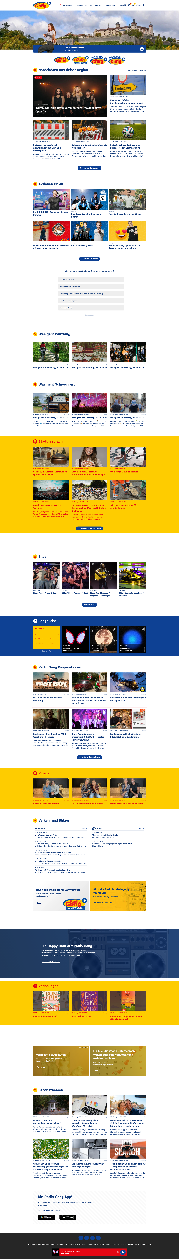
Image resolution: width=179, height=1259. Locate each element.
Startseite (60, 5)
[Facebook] (80, 1238)
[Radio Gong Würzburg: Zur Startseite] (42, 5)
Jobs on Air (110, 5)
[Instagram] (86, 1238)
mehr (84, 828)
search (144, 5)
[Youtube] (92, 1238)
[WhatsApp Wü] (98, 1238)
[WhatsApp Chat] (142, 49)
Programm (78, 5)
